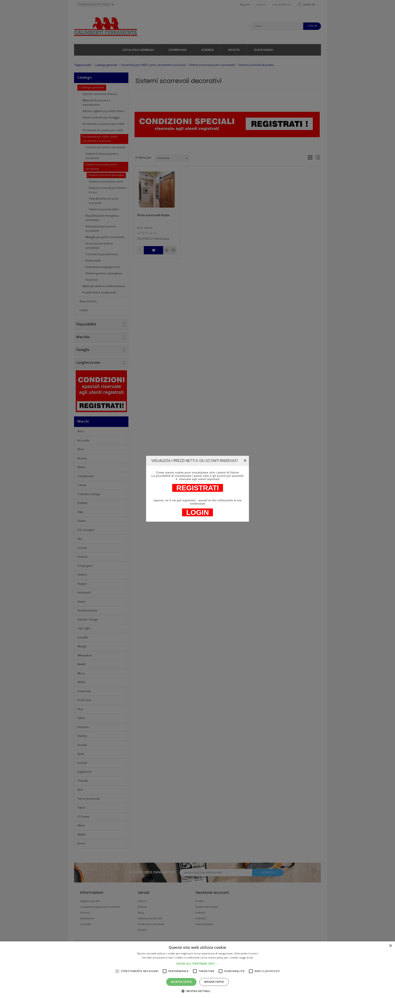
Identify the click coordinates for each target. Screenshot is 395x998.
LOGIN (197, 512)
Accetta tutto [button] (181, 982)
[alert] (197, 969)
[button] (197, 963)
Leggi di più (246, 957)
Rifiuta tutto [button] (214, 982)
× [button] (390, 945)
